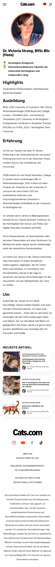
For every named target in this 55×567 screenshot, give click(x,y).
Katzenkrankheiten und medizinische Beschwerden (34, 355)
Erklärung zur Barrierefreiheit (27, 466)
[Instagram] (14, 442)
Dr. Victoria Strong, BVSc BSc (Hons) (38, 367)
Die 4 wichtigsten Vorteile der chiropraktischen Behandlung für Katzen (36, 385)
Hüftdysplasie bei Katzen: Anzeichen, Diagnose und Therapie (33, 361)
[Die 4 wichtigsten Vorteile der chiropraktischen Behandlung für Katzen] (11, 385)
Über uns (27, 454)
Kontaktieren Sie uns (27, 458)
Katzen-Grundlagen (31, 379)
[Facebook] (32, 442)
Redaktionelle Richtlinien (27, 482)
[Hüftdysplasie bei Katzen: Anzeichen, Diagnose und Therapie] (11, 362)
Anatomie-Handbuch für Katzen (33, 407)
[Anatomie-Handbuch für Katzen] (11, 408)
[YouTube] (23, 442)
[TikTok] (41, 442)
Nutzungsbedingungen (27, 470)
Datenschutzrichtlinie (27, 478)
